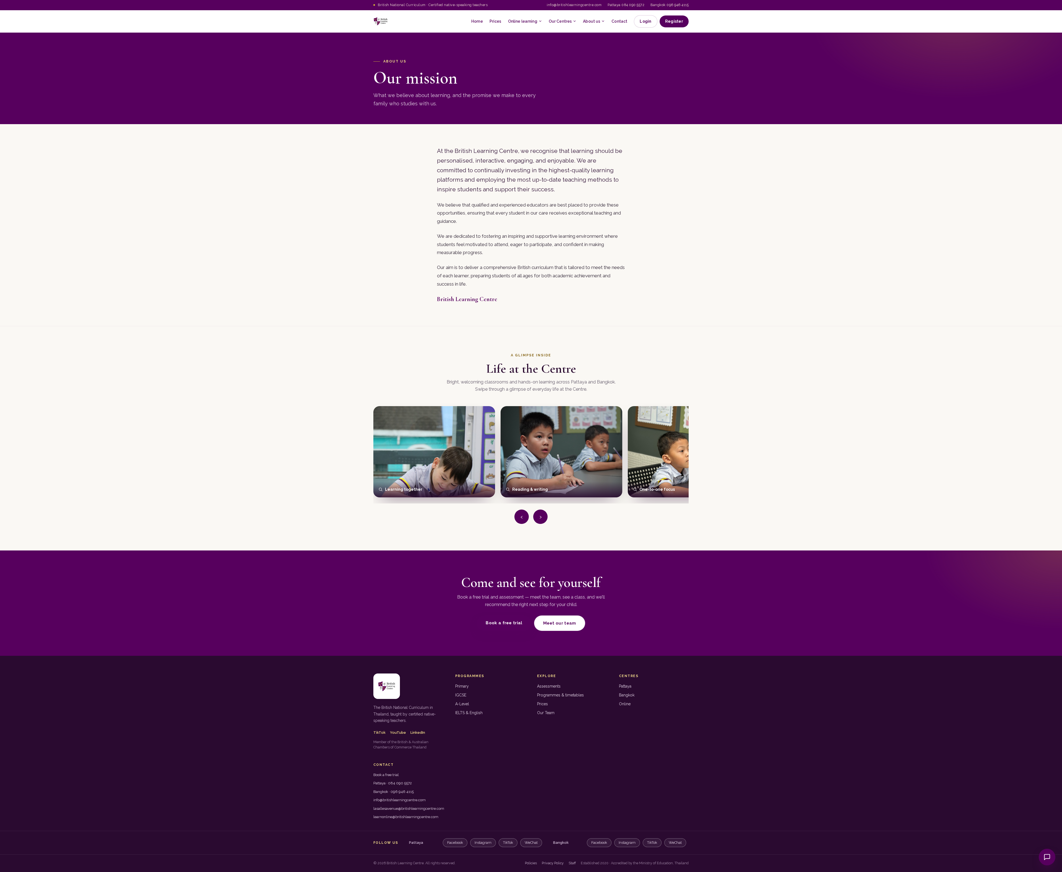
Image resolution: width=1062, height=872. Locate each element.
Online (625, 704)
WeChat (531, 842)
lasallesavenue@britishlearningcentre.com (408, 808)
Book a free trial (504, 622)
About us (591, 21)
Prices (495, 21)
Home (477, 21)
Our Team (546, 713)
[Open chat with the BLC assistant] (1047, 857)
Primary (462, 686)
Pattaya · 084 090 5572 (392, 783)
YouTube (398, 732)
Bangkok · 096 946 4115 (393, 792)
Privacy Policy (553, 863)
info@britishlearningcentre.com (574, 5)
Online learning (522, 21)
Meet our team (559, 623)
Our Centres (560, 21)
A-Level (462, 704)
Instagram (483, 842)
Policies (531, 863)
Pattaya (625, 686)
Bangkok (626, 695)
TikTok (379, 732)
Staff (572, 863)
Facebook (455, 842)
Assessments (549, 686)
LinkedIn (417, 732)
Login (645, 21)
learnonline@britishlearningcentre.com (405, 817)
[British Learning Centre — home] (380, 21)
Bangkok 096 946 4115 (669, 5)
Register (674, 21)
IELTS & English (469, 713)
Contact (619, 21)
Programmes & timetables (560, 695)
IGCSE (460, 695)
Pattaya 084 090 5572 (626, 5)
